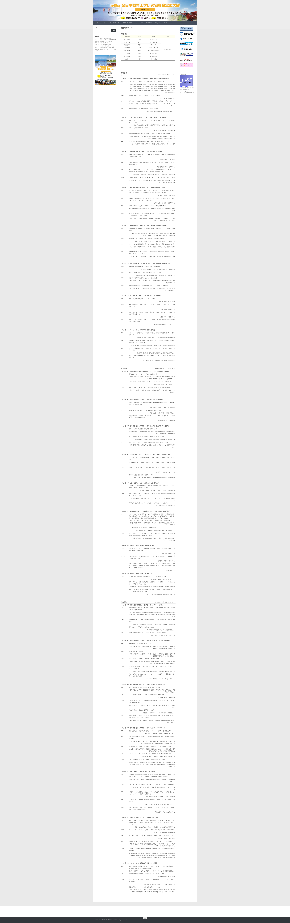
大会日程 (102, 23)
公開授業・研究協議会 (127, 23)
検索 (96, 27)
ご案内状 (165, 23)
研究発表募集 (149, 23)
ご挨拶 (96, 23)
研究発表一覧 (116, 23)
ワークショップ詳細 (139, 23)
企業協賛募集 (157, 23)
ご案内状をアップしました (106, 42)
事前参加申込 (103, 41)
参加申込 (109, 23)
